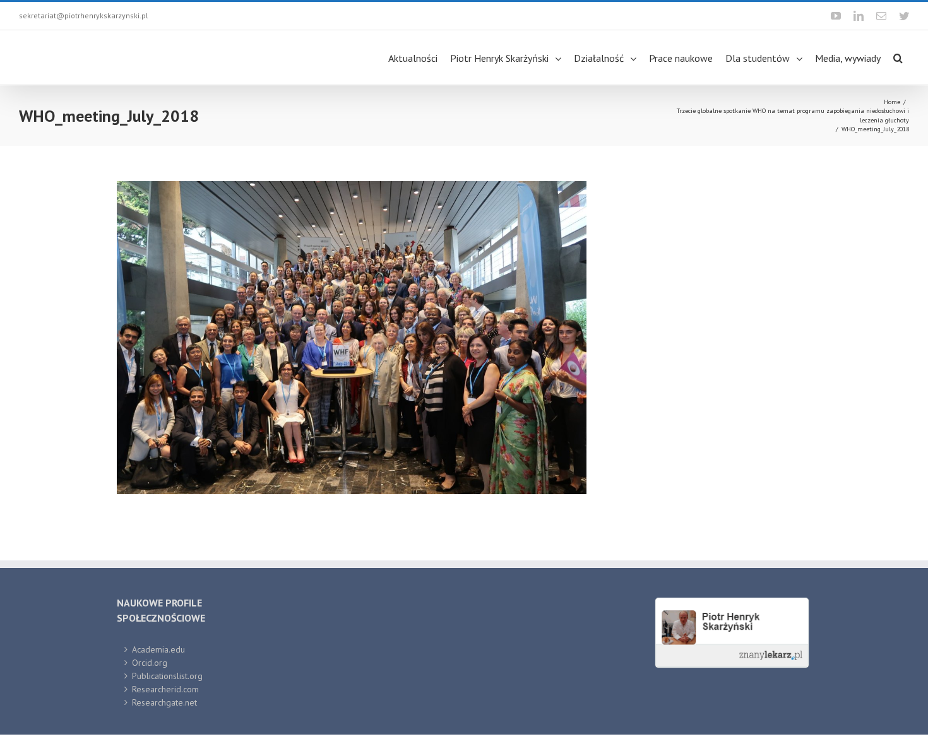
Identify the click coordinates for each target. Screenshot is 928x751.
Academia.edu (158, 649)
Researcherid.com (165, 689)
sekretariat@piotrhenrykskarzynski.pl (83, 15)
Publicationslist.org (167, 676)
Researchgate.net (164, 702)
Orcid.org (149, 662)
